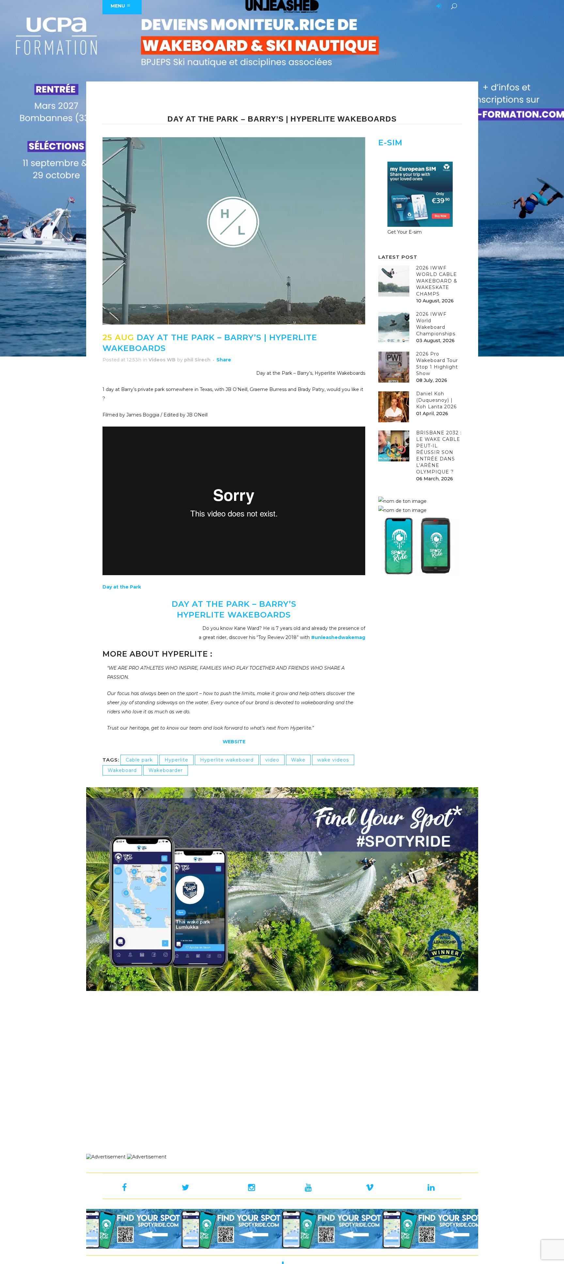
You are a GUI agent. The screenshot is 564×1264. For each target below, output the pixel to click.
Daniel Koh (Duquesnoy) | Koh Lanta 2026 (436, 400)
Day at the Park (121, 587)
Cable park (139, 760)
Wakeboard (122, 770)
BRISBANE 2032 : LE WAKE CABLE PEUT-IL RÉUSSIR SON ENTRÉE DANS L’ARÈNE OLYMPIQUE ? (439, 452)
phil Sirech (197, 360)
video (272, 760)
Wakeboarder (166, 770)
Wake (298, 760)
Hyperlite (176, 760)
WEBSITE (234, 742)
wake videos (333, 760)
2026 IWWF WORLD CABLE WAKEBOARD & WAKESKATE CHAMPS (436, 281)
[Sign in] (438, 6)
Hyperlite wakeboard (227, 760)
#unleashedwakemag (338, 637)
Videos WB (162, 360)
